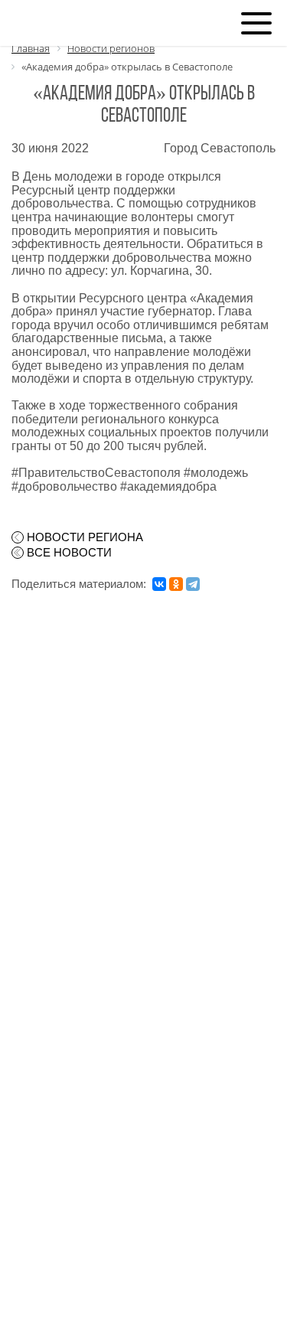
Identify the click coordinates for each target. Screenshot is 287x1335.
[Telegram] (193, 584)
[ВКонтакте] (159, 584)
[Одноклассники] (176, 584)
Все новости (69, 553)
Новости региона (85, 537)
